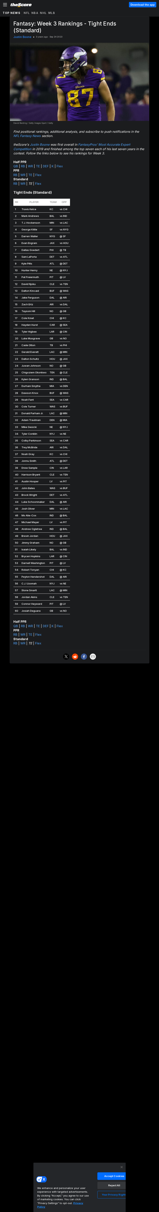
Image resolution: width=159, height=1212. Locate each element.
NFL (27, 13)
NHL (43, 13)
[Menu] (5, 4)
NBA (35, 13)
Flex (60, 166)
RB (23, 166)
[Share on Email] (93, 656)
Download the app (142, 4)
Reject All (114, 1185)
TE (38, 166)
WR (30, 166)
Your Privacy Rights (114, 1194)
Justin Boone (22, 36)
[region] (79, 1187)
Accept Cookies (114, 1176)
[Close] (121, 1167)
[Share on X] (66, 656)
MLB (51, 13)
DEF (46, 166)
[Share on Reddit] (75, 656)
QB (15, 166)
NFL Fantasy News (27, 136)
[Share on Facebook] (84, 656)
